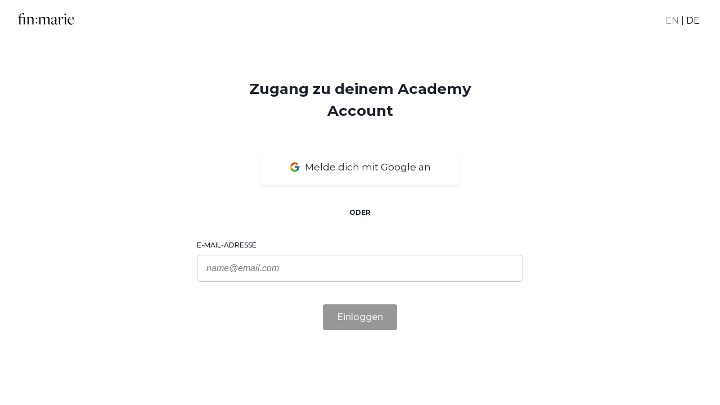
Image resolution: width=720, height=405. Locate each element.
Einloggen (360, 317)
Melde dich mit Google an (368, 167)
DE (693, 20)
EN (672, 20)
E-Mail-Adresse (226, 245)
